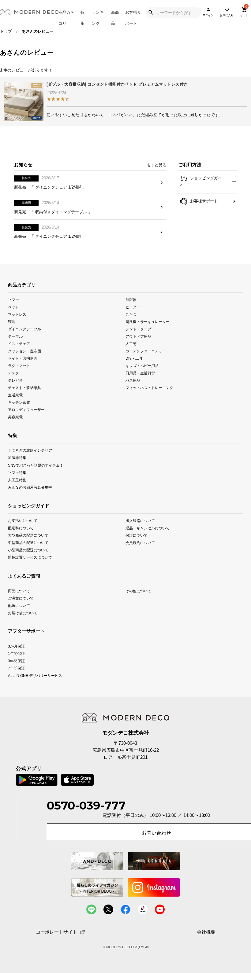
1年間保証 (16, 653)
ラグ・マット (19, 365)
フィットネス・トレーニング (149, 387)
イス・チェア (19, 343)
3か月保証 (16, 646)
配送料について (21, 528)
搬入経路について (140, 520)
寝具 (11, 321)
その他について (138, 591)
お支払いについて (22, 520)
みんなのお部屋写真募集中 (30, 487)
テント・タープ (138, 329)
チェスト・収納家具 (24, 387)
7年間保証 (16, 668)
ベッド (13, 306)
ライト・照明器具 (22, 358)
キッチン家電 (19, 402)
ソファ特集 (17, 472)
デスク (13, 373)
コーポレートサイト (56, 932)
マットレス (17, 314)
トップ (6, 31)
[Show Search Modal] (150, 12)
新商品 (115, 17)
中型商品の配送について (28, 542)
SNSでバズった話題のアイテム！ (35, 465)
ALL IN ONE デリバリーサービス (35, 675)
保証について (137, 535)
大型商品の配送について (28, 535)
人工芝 (131, 343)
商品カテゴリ (66, 17)
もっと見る (157, 165)
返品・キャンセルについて (148, 528)
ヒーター (133, 306)
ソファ (13, 299)
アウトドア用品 (138, 336)
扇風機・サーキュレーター (148, 321)
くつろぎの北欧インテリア (30, 450)
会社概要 (206, 932)
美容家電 (15, 417)
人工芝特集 (17, 479)
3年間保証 (16, 660)
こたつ (131, 314)
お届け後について (22, 613)
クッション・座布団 (24, 351)
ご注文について (21, 598)
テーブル (15, 336)
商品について (19, 591)
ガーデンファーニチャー (146, 351)
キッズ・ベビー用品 (142, 365)
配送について (19, 605)
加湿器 (131, 299)
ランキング (98, 17)
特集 (82, 17)
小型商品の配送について (28, 550)
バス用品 (133, 380)
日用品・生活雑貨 (140, 373)
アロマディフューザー (26, 409)
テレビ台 (15, 380)
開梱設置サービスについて (30, 557)
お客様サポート (133, 17)
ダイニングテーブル (24, 329)
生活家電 (15, 395)
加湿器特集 (17, 457)
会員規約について (140, 542)
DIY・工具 (134, 358)
